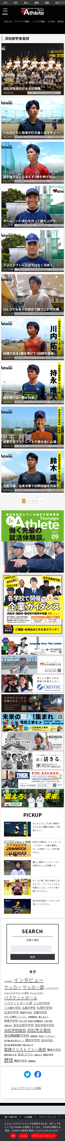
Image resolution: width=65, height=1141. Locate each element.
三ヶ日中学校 (41, 1003)
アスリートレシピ (47, 1116)
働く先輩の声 (11, 1116)
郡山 (26, 2)
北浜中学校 (11, 1012)
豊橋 (36, 2)
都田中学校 (48, 1054)
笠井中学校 (47, 1040)
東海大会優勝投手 (35, 1021)
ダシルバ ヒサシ (37, 993)
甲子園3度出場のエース (14, 1040)
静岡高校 (32, 1061)
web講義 (28, 1116)
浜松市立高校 (39, 1030)
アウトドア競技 (22, 21)
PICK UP (8, 21)
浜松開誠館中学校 (16, 1035)
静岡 (5, 2)
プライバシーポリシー (43, 1135)
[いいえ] (60, 1130)
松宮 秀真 (48, 1021)
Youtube (8, 981)
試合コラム (25, 1054)
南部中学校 (26, 1012)
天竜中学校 (40, 1012)
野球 (8, 1059)
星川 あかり (44, 1016)
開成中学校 (20, 1060)
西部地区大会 (10, 1054)
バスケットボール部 (18, 1003)
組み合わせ (28, 1044)
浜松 (16, 2)
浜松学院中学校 (44, 1025)
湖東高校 (34, 1036)
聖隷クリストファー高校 (25, 1049)
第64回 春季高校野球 (13, 1045)
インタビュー (29, 979)
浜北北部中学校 (23, 1025)
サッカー (12, 987)
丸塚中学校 (44, 1007)
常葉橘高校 (33, 1016)
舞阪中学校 (54, 1050)
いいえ (23, 1135)
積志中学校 (32, 1040)
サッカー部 (33, 987)
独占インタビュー (47, 1035)
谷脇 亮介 (38, 1054)
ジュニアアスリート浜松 (16, 992)
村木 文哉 (23, 1021)
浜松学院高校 (15, 1030)
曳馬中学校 (11, 1020)
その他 (51, 21)
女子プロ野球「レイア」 (15, 1016)
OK (13, 1135)
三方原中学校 (12, 1008)
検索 (32, 957)
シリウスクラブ (52, 988)
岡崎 (47, 2)
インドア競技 (38, 21)
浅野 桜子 (8, 1025)
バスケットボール (20, 998)
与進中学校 (29, 1008)
